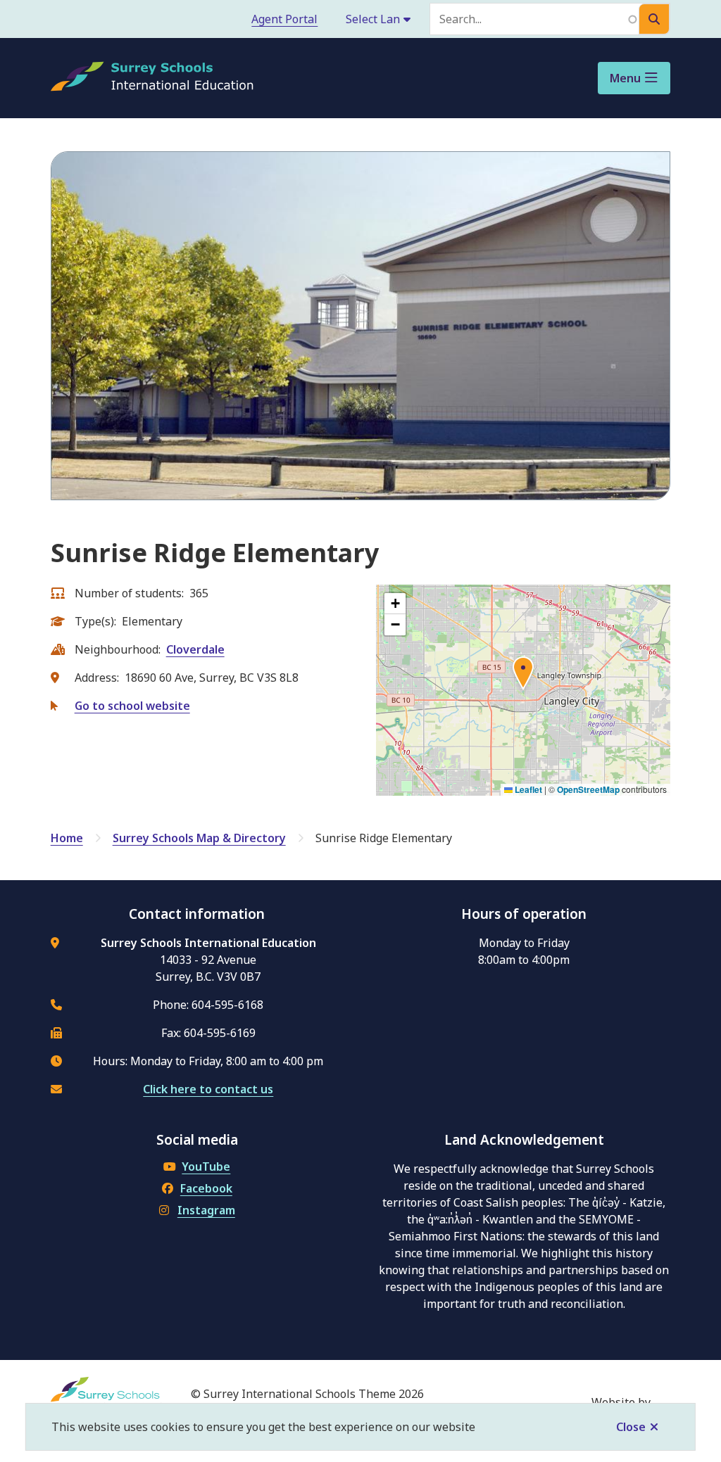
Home (67, 838)
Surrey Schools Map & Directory (199, 838)
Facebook (206, 1188)
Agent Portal (284, 19)
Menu (625, 78)
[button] (523, 675)
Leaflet (527, 789)
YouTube (206, 1166)
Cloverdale (195, 649)
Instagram (206, 1210)
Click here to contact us (208, 1089)
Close (631, 1427)
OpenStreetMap (588, 789)
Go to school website (132, 705)
